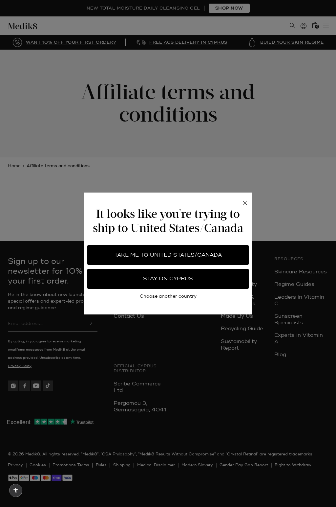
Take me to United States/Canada (168, 255)
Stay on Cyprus (168, 278)
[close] (245, 203)
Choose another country (168, 296)
